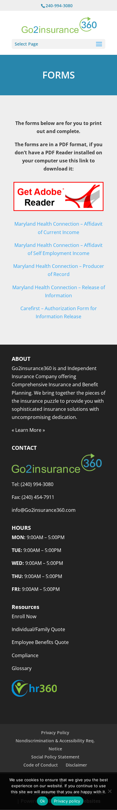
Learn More (28, 430)
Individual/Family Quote (38, 629)
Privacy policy (67, 801)
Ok (42, 801)
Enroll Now (24, 616)
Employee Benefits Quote (40, 642)
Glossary (22, 668)
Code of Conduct (40, 765)
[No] (109, 791)
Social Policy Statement (55, 757)
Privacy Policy (55, 732)
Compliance (25, 655)
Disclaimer (76, 765)
